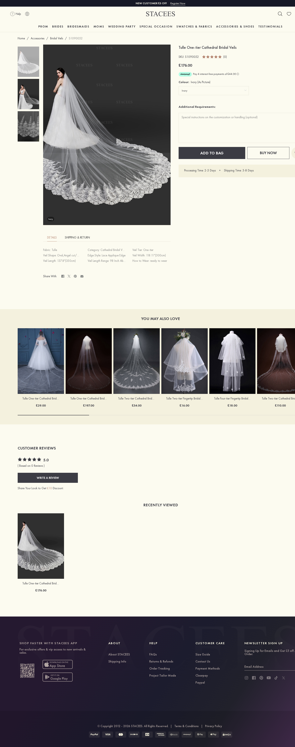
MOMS (99, 26)
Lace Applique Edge (113, 255)
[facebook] (254, 678)
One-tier (148, 250)
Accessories (37, 38)
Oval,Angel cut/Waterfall (72, 255)
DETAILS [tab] (52, 237)
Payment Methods (207, 669)
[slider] (212, 57)
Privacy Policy (213, 726)
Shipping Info (117, 661)
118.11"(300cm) (156, 255)
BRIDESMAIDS (78, 26)
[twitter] (284, 678)
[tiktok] (276, 678)
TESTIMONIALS (270, 26)
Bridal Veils (56, 38)
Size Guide (202, 654)
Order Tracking (159, 669)
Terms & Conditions (186, 726)
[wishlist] (289, 13)
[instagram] (246, 678)
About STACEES (119, 654)
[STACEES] (160, 13)
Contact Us (202, 661)
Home (21, 38)
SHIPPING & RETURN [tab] (77, 237)
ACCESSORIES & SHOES (235, 26)
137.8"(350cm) (66, 261)
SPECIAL (155, 26)
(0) (225, 56)
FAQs (153, 654)
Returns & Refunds (161, 661)
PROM (43, 26)
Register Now (177, 3)
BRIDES (57, 26)
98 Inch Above (119, 261)
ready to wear (158, 261)
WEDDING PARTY (121, 26)
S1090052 (76, 38)
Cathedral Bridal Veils (113, 250)
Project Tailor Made (162, 676)
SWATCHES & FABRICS (194, 26)
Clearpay (201, 676)
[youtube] (269, 678)
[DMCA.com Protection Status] (226, 735)
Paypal (200, 683)
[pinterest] (261, 678)
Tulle (54, 250)
